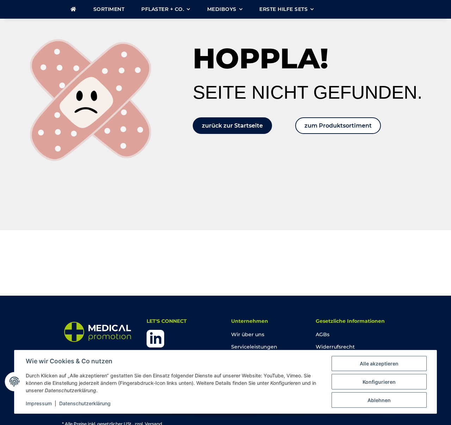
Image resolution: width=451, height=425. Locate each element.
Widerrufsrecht (335, 347)
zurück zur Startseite (232, 125)
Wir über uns (247, 334)
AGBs (322, 334)
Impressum (39, 403)
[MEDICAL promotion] (73, 9)
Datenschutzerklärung (85, 403)
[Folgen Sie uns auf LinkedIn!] (155, 338)
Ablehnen (379, 400)
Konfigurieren (379, 382)
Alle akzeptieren (379, 364)
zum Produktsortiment (338, 125)
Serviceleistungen (254, 347)
